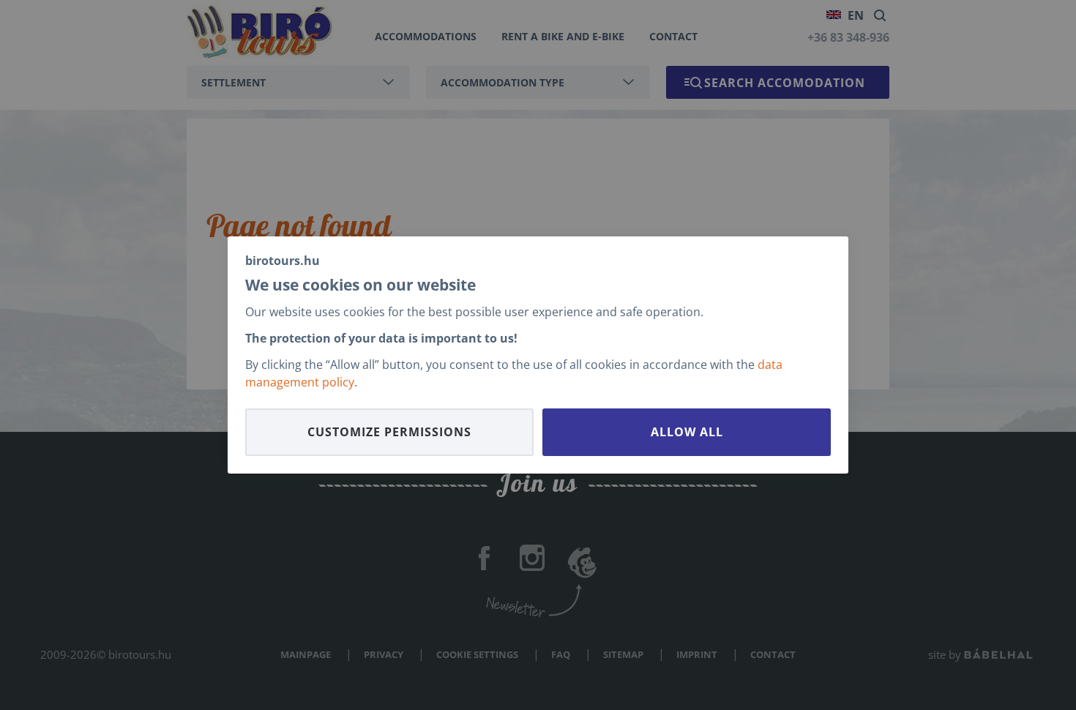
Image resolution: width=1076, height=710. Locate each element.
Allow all (687, 432)
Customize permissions (389, 432)
